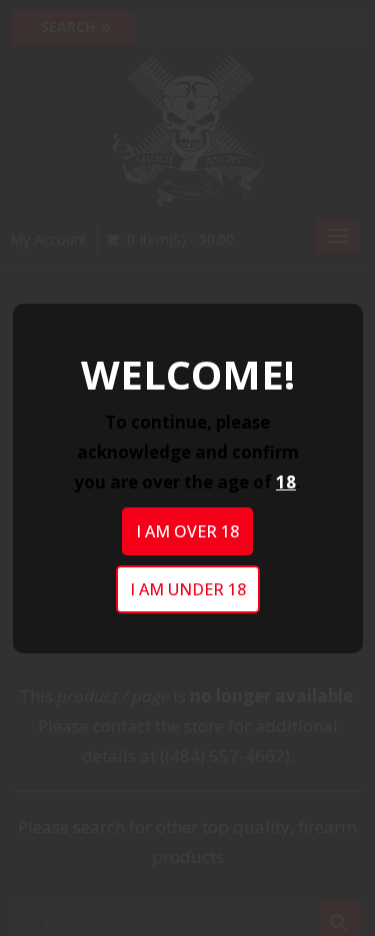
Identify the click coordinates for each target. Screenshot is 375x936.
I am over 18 (187, 531)
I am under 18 (188, 589)
